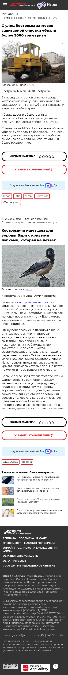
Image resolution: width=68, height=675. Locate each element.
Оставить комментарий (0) (34, 169)
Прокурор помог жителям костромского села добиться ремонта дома (39, 489)
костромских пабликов (36, 302)
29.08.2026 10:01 (11, 218)
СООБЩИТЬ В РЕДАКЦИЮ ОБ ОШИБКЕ (29, 565)
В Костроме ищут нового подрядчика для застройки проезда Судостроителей (39, 511)
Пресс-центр (12, 543)
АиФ (32, 85)
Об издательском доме (20, 555)
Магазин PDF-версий (39, 543)
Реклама (9, 538)
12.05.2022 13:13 (10, 14)
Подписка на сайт (33, 538)
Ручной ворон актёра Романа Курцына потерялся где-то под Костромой (38, 478)
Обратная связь (14, 560)
